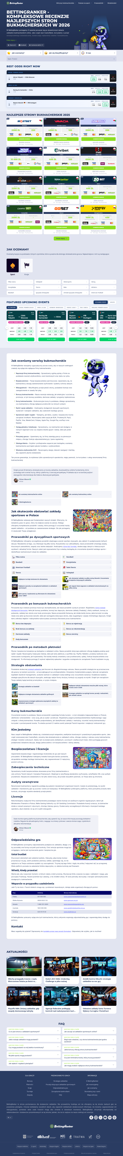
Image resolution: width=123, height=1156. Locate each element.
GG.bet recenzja (61, 231)
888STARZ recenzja (98, 171)
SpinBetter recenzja (61, 200)
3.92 (25, 328)
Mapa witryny (92, 1095)
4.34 (19, 328)
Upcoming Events (100, 302)
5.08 (111, 331)
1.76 (30, 328)
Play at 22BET (21, 339)
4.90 (111, 328)
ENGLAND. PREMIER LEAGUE (100, 307)
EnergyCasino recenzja (98, 231)
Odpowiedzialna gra (60, 1088)
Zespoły (30, 1095)
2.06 (49, 328)
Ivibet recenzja (61, 171)
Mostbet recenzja (24, 142)
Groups (112, 302)
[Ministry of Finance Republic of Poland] (28, 1137)
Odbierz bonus (24, 139)
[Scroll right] (116, 327)
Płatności (29, 1084)
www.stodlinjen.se (70, 912)
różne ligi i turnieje (69, 546)
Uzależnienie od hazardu (19, 1153)
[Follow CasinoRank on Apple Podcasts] (114, 1117)
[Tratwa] (77, 1137)
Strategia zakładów (60, 1081)
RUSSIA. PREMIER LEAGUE (26, 307)
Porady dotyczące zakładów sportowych (60, 1084)
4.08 (25, 331)
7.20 (86, 328)
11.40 (91, 331)
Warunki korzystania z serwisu (89, 1153)
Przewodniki (98, 3)
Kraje (30, 1088)
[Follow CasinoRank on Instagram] (96, 1117)
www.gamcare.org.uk (71, 900)
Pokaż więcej (60, 238)
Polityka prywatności (69, 1153)
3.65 (55, 331)
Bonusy (29, 1081)
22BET (12, 328)
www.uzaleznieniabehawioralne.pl (75, 896)
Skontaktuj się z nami (92, 1091)
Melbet (12, 334)
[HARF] (46, 1137)
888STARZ (12, 331)
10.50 (91, 328)
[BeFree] (90, 1137)
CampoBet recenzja (24, 231)
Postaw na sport (84, 3)
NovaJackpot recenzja (24, 171)
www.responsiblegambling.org (74, 904)
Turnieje (30, 1091)
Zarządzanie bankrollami (60, 1091)
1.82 (30, 331)
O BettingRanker (92, 1081)
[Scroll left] (7, 327)
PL (8, 1117)
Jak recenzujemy (92, 1084)
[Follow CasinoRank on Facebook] (91, 1117)
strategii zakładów (34, 669)
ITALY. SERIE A (84, 307)
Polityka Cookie (36, 1153)
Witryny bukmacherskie (65, 3)
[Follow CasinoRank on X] (100, 1117)
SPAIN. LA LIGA (41, 307)
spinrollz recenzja (98, 142)
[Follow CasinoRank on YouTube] (105, 1117)
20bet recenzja (98, 200)
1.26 (80, 331)
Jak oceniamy (92, 1088)
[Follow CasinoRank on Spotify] (110, 1117)
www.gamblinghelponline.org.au (74, 908)
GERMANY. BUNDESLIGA (56, 307)
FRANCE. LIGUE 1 (71, 307)
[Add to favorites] (9, 76)
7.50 (86, 331)
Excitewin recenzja (24, 200)
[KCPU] (62, 1137)
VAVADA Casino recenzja (61, 142)
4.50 (19, 331)
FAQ (60, 1095)
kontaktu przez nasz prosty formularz (57, 931)
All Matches (12, 307)
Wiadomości (112, 3)
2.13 (49, 331)
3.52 (55, 328)
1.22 (80, 328)
